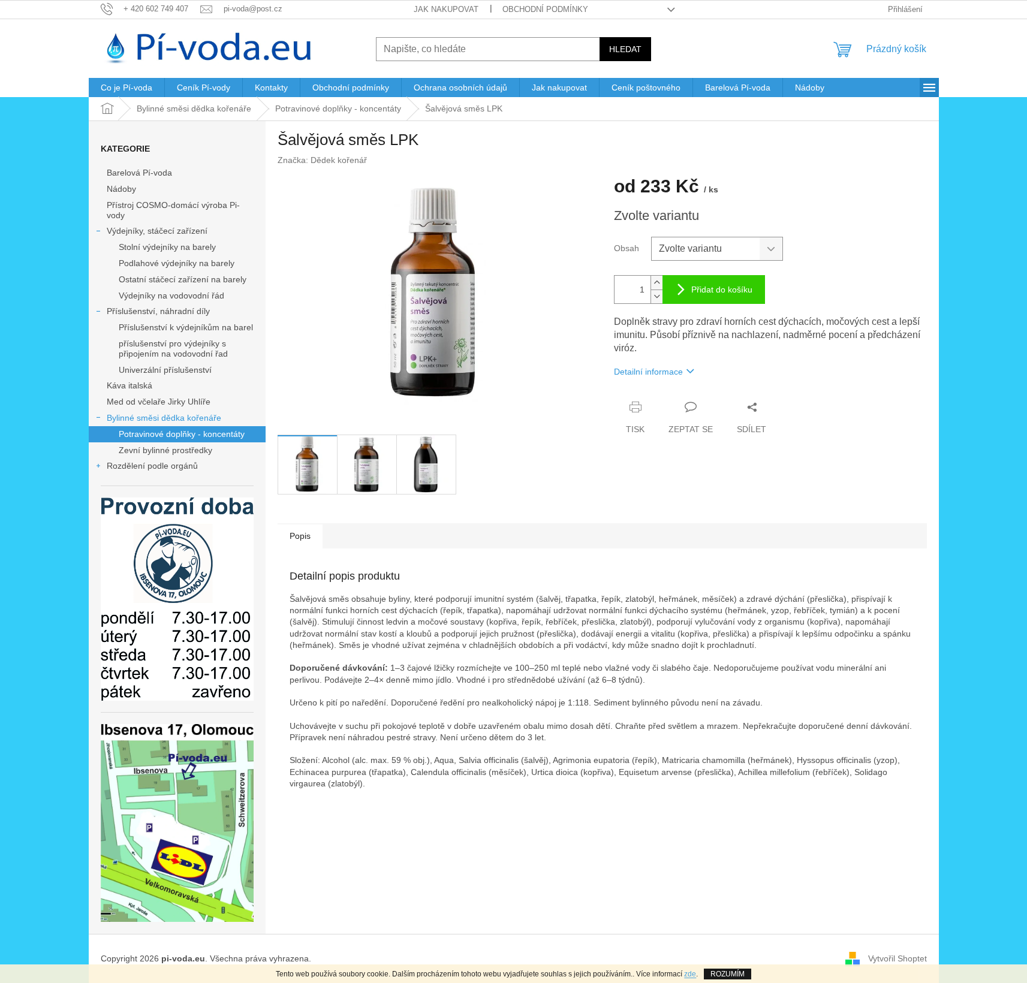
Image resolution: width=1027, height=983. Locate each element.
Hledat (625, 49)
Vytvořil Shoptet (897, 958)
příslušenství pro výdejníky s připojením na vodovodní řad (173, 348)
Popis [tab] (300, 536)
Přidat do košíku (721, 289)
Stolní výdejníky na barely (167, 247)
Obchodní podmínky (545, 9)
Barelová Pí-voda (139, 172)
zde (690, 974)
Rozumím (727, 974)
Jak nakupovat (446, 9)
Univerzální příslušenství (165, 370)
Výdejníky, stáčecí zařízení (157, 231)
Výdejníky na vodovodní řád (171, 295)
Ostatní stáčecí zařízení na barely (182, 279)
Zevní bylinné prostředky (165, 450)
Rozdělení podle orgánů (152, 466)
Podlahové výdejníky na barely (176, 263)
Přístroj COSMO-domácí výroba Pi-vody (173, 210)
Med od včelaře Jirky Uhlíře (158, 401)
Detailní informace (648, 371)
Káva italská (129, 385)
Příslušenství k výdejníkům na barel (186, 327)
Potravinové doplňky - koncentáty (182, 434)
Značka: (322, 160)
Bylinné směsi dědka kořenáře (164, 418)
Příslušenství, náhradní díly (158, 311)
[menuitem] (126, 87)
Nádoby (121, 189)
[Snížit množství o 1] (656, 296)
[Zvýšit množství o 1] (656, 283)
